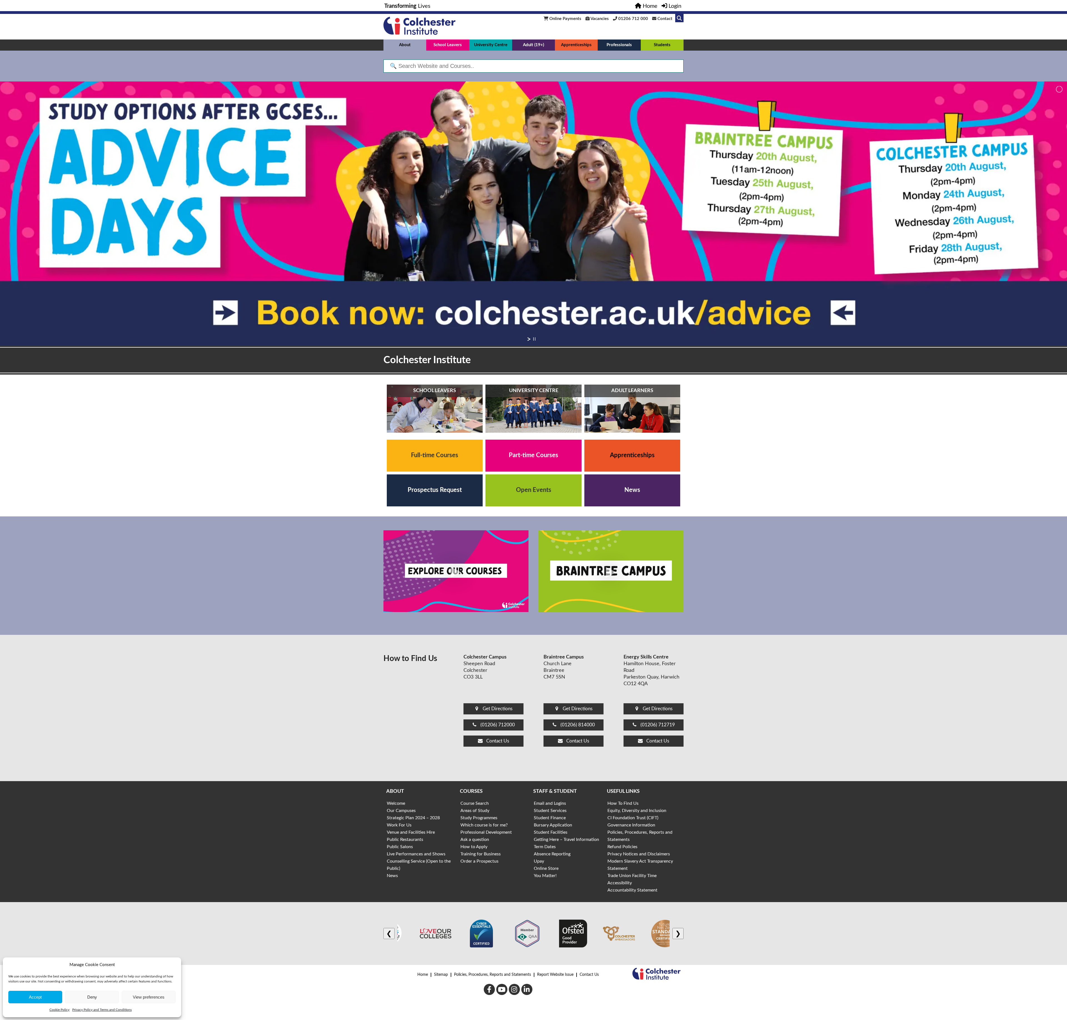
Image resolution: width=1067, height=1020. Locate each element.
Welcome (396, 803)
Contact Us (589, 975)
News (392, 875)
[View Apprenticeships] (632, 456)
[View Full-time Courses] (435, 456)
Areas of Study (474, 810)
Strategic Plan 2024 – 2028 (413, 818)
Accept (35, 997)
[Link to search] (679, 18)
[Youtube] (501, 989)
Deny (92, 997)
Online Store (546, 868)
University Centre (490, 45)
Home (422, 975)
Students (662, 45)
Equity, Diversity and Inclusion (636, 810)
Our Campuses (401, 810)
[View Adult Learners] (632, 409)
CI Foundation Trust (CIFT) (632, 818)
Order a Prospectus (479, 861)
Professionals (619, 45)
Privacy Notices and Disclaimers (638, 854)
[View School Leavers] (435, 409)
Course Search (474, 803)
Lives (407, 6)
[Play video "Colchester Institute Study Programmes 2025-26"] (455, 571)
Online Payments (564, 19)
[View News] (632, 490)
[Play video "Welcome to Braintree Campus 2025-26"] (611, 571)
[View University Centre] (533, 409)
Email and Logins (550, 803)
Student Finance (550, 818)
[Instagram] (514, 989)
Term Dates (545, 847)
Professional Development (486, 832)
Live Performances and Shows (416, 854)
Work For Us (399, 825)
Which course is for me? (484, 825)
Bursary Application (553, 825)
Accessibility (619, 883)
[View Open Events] (533, 490)
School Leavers (447, 45)
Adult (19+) (533, 45)
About (405, 45)
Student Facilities (550, 832)
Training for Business (480, 854)
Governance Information (631, 825)
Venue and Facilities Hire (411, 832)
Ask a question (474, 839)
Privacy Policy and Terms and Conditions (102, 1009)
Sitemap (441, 975)
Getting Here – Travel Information (566, 839)
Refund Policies (622, 847)
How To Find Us (623, 803)
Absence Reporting (552, 854)
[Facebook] (489, 989)
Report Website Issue (555, 975)
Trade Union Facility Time (632, 875)
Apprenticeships (576, 45)
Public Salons (400, 847)
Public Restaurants (405, 839)
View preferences (148, 997)
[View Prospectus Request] (435, 490)
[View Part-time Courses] (533, 456)
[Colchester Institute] (419, 33)
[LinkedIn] (526, 989)
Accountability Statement (632, 890)
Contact (664, 19)
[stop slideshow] (534, 339)
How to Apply (473, 847)
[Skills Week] (533, 213)
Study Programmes (478, 818)
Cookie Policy (59, 1009)
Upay (539, 861)
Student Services (550, 810)
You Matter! (545, 875)
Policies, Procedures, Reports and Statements (492, 975)
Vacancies (599, 19)
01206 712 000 (632, 19)
